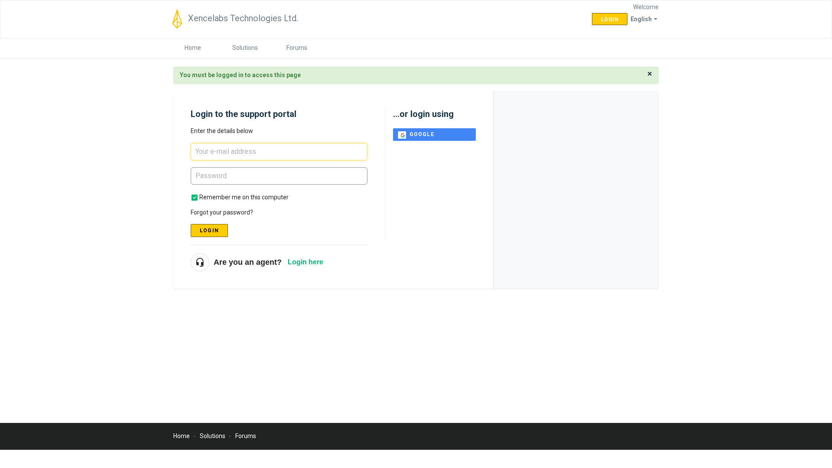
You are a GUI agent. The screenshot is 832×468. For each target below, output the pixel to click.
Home (193, 47)
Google (422, 134)
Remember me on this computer (244, 197)
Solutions (245, 47)
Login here (305, 262)
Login (209, 231)
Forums (296, 47)
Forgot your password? (222, 212)
